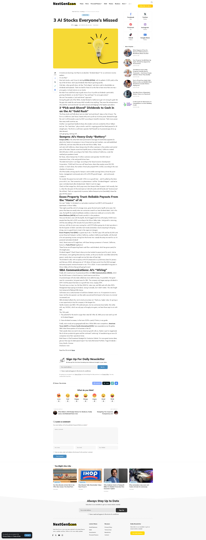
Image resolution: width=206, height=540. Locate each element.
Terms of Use (16, 536)
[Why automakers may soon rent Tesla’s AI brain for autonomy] (141, 476)
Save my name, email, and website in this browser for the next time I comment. (74, 452)
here (73, 350)
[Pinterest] (131, 27)
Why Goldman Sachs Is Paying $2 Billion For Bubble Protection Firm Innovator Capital (114, 486)
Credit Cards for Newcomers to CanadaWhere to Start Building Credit (142, 103)
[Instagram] (145, 27)
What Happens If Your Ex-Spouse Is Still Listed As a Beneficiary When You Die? (141, 51)
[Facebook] (131, 16)
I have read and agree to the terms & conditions (76, 371)
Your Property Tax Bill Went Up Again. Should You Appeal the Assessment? (142, 61)
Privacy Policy (7, 536)
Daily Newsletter (135, 524)
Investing (85, 15)
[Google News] (145, 37)
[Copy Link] (55, 86)
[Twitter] (145, 16)
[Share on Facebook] (55, 78)
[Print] (55, 90)
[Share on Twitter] (55, 82)
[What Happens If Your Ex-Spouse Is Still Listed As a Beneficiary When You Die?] (128, 53)
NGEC (76, 25)
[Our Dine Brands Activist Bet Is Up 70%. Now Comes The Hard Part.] (65, 476)
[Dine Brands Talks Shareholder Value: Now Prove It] (90, 476)
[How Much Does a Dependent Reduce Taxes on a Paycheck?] (128, 94)
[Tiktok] (131, 37)
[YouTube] (59, 535)
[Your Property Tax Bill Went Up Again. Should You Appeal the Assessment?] (128, 63)
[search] (151, 2)
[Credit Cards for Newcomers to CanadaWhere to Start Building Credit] (128, 104)
